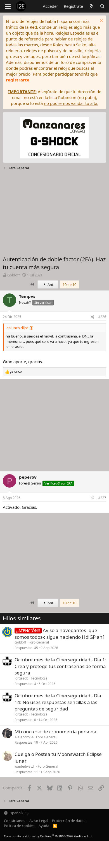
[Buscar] (102, 6)
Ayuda (44, 825)
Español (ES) (18, 812)
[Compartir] (92, 317)
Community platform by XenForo (48, 836)
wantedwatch (25, 766)
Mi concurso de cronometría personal (56, 731)
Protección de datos (68, 820)
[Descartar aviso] (100, 21)
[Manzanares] (54, 138)
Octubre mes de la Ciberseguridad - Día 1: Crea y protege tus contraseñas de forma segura (60, 666)
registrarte (17, 80)
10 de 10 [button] (69, 284)
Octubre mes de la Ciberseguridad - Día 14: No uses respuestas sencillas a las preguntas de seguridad (58, 702)
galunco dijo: (17, 327)
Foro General (39, 642)
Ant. (50, 284)
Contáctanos (14, 820)
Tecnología (39, 678)
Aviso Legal (38, 820)
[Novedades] (91, 6)
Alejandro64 (24, 737)
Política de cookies (19, 825)
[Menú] (7, 6)
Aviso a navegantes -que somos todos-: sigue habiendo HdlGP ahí (59, 633)
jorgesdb (21, 678)
